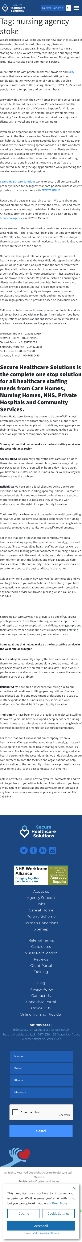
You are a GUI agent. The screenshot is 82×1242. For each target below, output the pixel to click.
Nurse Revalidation (41, 953)
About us (41, 891)
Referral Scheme (52, 7)
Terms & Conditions (41, 923)
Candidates (41, 946)
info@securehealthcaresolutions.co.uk (41, 1030)
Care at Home (41, 910)
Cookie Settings (58, 1213)
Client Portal (41, 965)
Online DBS (41, 1008)
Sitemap (41, 929)
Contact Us (41, 996)
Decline (24, 1213)
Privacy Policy (41, 989)
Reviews (41, 959)
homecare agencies (12, 218)
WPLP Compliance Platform (46, 1233)
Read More (59, 1203)
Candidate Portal (41, 1002)
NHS (71, 72)
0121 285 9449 (68, 8)
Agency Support (41, 898)
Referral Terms (41, 940)
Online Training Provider (41, 1014)
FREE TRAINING (51, 190)
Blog (41, 983)
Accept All (41, 1226)
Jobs (41, 904)
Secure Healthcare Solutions (17, 181)
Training (41, 972)
